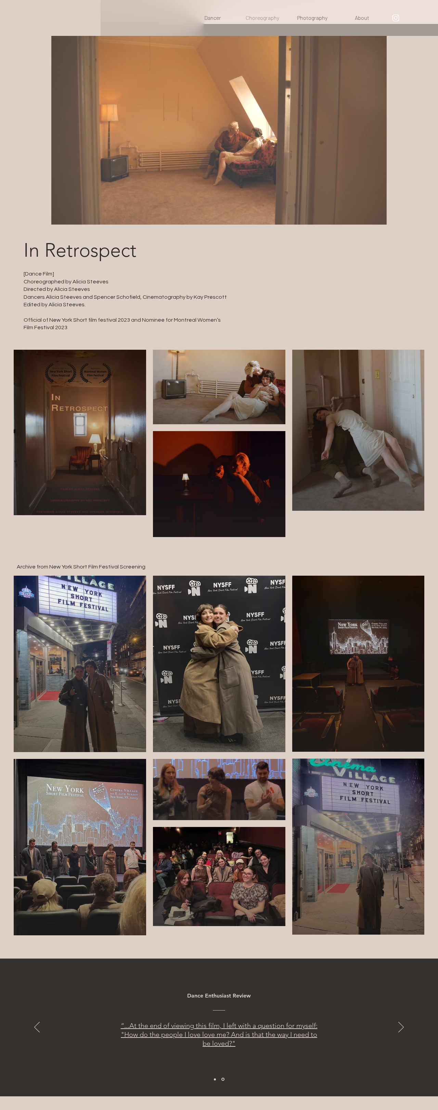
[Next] (401, 1027)
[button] (378, 217)
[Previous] (37, 1027)
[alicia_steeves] (395, 18)
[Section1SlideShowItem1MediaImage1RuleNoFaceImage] (215, 1079)
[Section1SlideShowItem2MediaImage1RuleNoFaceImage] (222, 1079)
